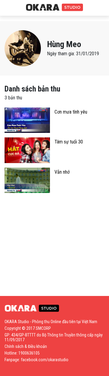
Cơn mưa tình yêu (70, 112)
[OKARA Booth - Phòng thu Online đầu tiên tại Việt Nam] (54, 7)
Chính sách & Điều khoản (26, 346)
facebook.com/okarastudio (44, 359)
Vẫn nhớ (62, 172)
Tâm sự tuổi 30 (68, 142)
